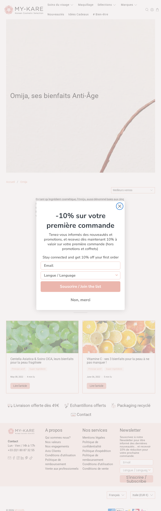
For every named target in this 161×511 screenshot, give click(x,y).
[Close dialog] (119, 206)
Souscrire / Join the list (80, 286)
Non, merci (80, 300)
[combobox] (79, 275)
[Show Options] (117, 275)
